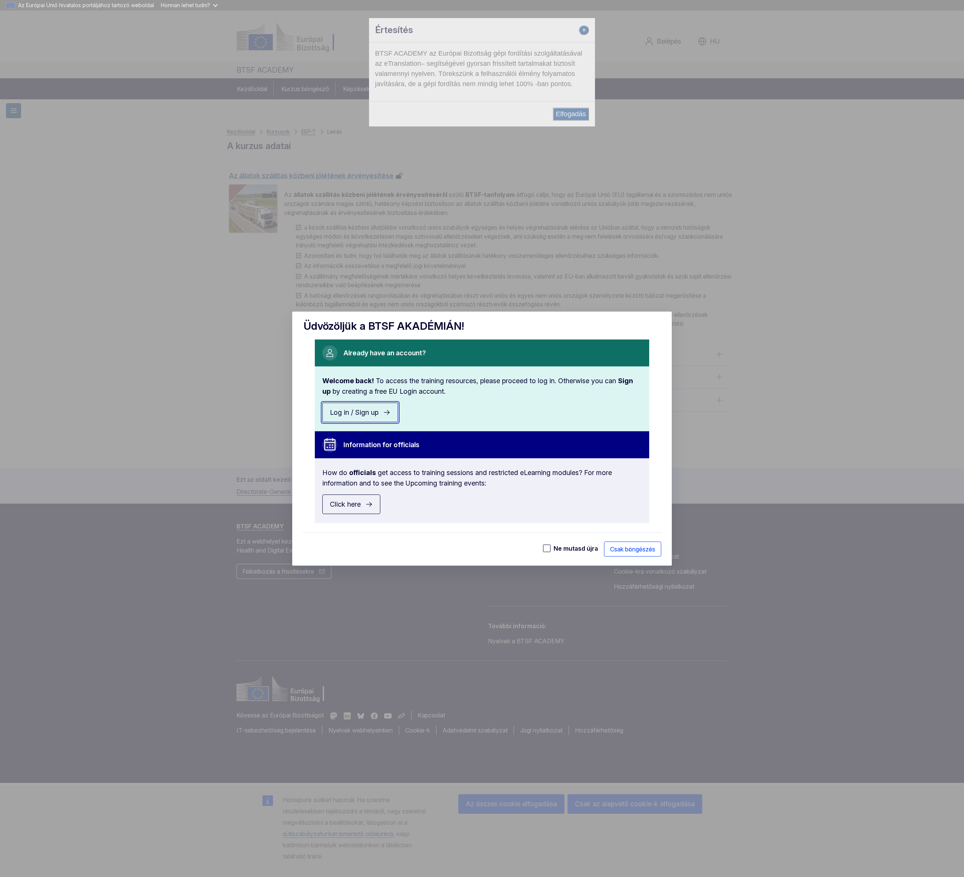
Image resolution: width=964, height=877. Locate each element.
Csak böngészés (632, 549)
